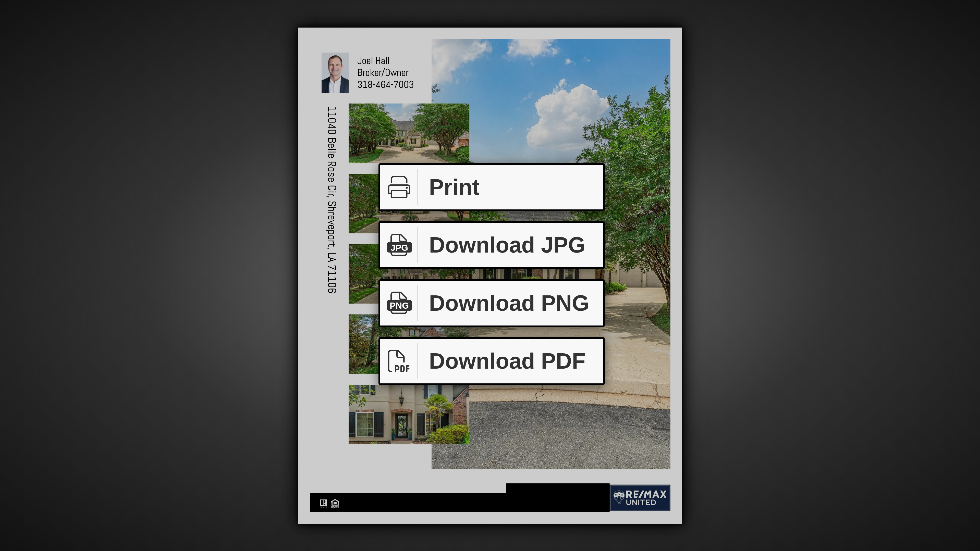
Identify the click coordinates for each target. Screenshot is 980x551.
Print (454, 186)
